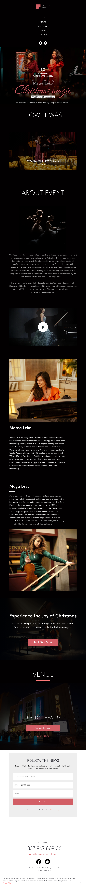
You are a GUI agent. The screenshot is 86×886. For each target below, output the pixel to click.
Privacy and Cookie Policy (43, 870)
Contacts (43, 35)
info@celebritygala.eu (43, 854)
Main (43, 18)
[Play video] (43, 327)
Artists (43, 22)
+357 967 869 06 (43, 848)
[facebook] (40, 43)
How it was (43, 26)
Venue (43, 31)
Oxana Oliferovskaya (43, 161)
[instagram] (45, 43)
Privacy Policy (7, 883)
